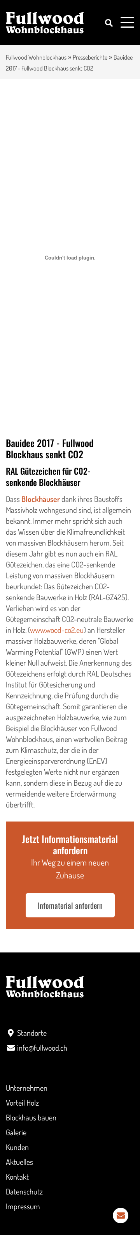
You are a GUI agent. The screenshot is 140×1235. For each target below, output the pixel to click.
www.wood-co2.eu (57, 630)
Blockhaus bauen (31, 1117)
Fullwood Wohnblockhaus (36, 57)
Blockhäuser (40, 499)
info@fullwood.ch (42, 1047)
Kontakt (17, 1176)
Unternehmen (26, 1088)
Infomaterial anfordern (70, 905)
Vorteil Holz (22, 1102)
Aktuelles (19, 1162)
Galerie (16, 1132)
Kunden (17, 1147)
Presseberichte (90, 57)
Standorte (32, 1033)
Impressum (23, 1206)
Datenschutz (24, 1191)
